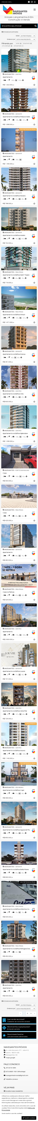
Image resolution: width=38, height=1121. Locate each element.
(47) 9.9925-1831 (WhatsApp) (15, 1071)
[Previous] (4, 60)
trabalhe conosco (12, 1079)
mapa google (10, 1057)
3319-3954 (11, 1068)
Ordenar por (11, 39)
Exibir (18, 36)
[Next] (34, 60)
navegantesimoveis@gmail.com (17, 1075)
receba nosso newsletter (14, 1091)
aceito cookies (30, 1118)
